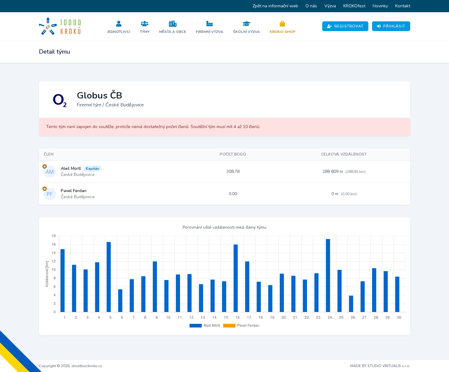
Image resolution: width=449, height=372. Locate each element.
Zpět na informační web (275, 6)
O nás (311, 6)
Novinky (380, 6)
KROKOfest (354, 6)
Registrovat (348, 26)
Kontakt (402, 6)
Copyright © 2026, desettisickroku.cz (70, 365)
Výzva (330, 6)
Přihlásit (394, 26)
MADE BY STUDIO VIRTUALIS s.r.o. (380, 365)
